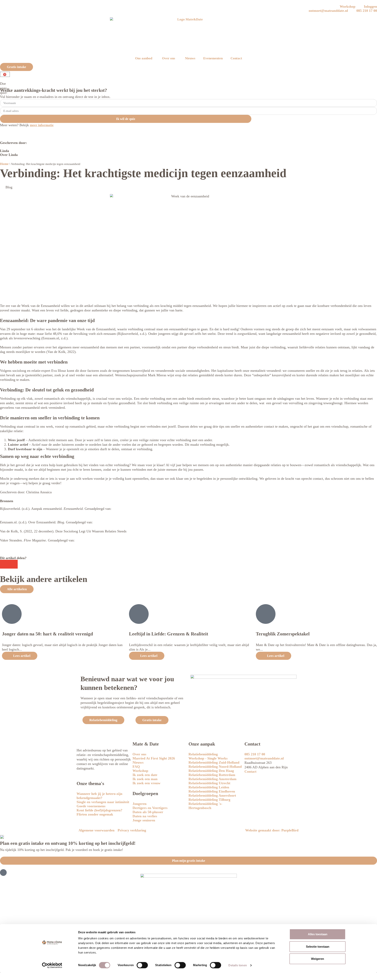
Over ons (168, 58)
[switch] (142, 965)
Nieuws (190, 58)
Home (4, 164)
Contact (236, 58)
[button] (4, 564)
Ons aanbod (143, 58)
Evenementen (213, 58)
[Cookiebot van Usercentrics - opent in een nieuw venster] (52, 965)
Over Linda (9, 155)
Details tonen (237, 965)
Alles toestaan (317, 934)
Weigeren (317, 958)
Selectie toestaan (317, 946)
